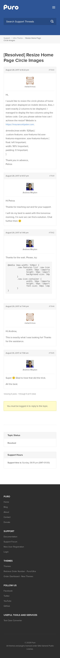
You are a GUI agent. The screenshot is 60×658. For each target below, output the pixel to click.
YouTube (7, 601)
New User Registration (14, 547)
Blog (6, 507)
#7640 (51, 70)
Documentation (10, 536)
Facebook (8, 591)
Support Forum (10, 542)
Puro (33, 643)
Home (6, 502)
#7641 (51, 176)
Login (6, 552)
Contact (7, 517)
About (6, 512)
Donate (7, 522)
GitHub (7, 606)
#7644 (51, 306)
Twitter (7, 596)
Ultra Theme (18, 38)
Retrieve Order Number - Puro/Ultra (20, 571)
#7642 (51, 233)
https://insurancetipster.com (20, 124)
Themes (7, 566)
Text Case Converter (13, 620)
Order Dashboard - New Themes (18, 576)
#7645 (51, 353)
